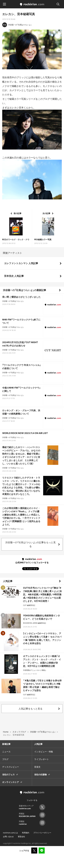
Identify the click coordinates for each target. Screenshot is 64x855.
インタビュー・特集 (43, 751)
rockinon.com (32, 4)
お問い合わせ (8, 836)
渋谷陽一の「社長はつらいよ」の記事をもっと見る (30, 544)
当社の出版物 (40, 774)
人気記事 (8, 581)
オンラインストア (10, 782)
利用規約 (25, 833)
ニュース (6, 751)
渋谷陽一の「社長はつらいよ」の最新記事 (24, 290)
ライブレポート (41, 759)
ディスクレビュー (10, 767)
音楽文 (37, 767)
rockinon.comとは (10, 833)
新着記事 (6, 744)
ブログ (5, 759)
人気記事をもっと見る (30, 708)
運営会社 (21, 836)
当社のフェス (8, 774)
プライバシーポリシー (42, 833)
